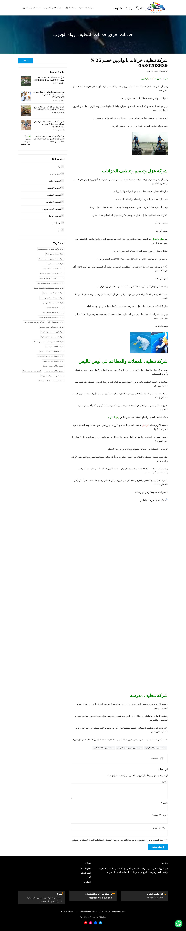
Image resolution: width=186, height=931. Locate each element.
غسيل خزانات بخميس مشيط (53, 366)
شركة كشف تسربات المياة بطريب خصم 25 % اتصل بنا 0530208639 (49, 137)
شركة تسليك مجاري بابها (54, 254)
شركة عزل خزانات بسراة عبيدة (52, 332)
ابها (59, 166)
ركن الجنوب (113, 417)
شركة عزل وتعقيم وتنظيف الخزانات (129, 748)
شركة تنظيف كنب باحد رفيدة (53, 293)
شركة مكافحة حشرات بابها (54, 346)
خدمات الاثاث (55, 181)
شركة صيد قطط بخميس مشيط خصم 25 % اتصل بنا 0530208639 (49, 78)
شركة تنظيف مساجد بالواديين (53, 303)
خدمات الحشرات (53, 202)
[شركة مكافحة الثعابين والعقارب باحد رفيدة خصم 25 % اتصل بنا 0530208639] (26, 96)
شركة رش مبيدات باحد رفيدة (34, 322)
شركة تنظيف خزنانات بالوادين (155, 748)
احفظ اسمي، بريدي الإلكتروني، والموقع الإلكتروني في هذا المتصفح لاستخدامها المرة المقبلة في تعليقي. (118, 840)
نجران (58, 230)
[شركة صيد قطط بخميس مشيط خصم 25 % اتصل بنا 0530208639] (26, 81)
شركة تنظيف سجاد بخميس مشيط (51, 273)
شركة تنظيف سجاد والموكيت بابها (51, 278)
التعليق (164, 781)
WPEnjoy (102, 917)
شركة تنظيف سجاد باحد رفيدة (53, 268)
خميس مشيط (55, 216)
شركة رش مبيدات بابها (55, 322)
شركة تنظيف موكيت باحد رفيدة (52, 312)
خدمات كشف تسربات (51, 209)
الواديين (145, 425)
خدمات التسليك (54, 188)
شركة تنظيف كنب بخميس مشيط (51, 298)
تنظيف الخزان (158, 239)
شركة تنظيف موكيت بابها (54, 307)
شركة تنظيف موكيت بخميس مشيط (51, 317)
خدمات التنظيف (92, 34)
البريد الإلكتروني (160, 815)
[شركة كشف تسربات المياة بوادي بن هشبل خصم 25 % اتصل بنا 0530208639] (26, 125)
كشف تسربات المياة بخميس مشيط (50, 380)
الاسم (164, 803)
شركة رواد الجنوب (127, 7)
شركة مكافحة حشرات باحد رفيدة (51, 351)
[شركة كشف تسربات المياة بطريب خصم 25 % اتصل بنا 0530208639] (26, 141)
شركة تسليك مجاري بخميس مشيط (51, 259)
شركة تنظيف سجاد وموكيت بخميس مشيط (48, 288)
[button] (178, 923)
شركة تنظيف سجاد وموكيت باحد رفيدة (50, 283)
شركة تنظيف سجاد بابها (55, 264)
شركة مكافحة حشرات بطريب (53, 361)
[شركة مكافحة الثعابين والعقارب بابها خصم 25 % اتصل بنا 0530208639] (26, 110)
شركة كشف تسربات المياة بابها (52, 337)
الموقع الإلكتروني (160, 827)
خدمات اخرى (121, 34)
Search (25, 60)
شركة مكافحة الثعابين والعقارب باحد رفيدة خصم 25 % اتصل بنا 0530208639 (48, 95)
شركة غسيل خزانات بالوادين (104, 748)
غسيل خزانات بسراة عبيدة (54, 371)
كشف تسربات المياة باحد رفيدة (52, 376)
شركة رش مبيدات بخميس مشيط (51, 327)
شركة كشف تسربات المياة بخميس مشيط (48, 341)
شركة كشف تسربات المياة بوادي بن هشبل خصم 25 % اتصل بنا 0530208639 (49, 124)
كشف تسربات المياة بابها (32, 371)
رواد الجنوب (64, 34)
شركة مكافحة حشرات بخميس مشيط (50, 356)
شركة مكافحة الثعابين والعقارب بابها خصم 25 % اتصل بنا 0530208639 (49, 108)
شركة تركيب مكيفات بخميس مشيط (50, 249)
